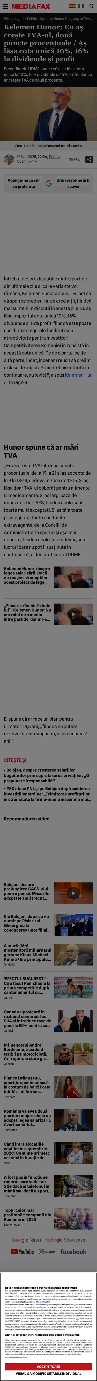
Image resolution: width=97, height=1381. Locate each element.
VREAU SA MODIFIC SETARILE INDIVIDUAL (48, 1374)
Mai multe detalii (43, 1302)
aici (77, 1318)
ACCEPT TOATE (48, 1367)
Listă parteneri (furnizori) (16, 1358)
